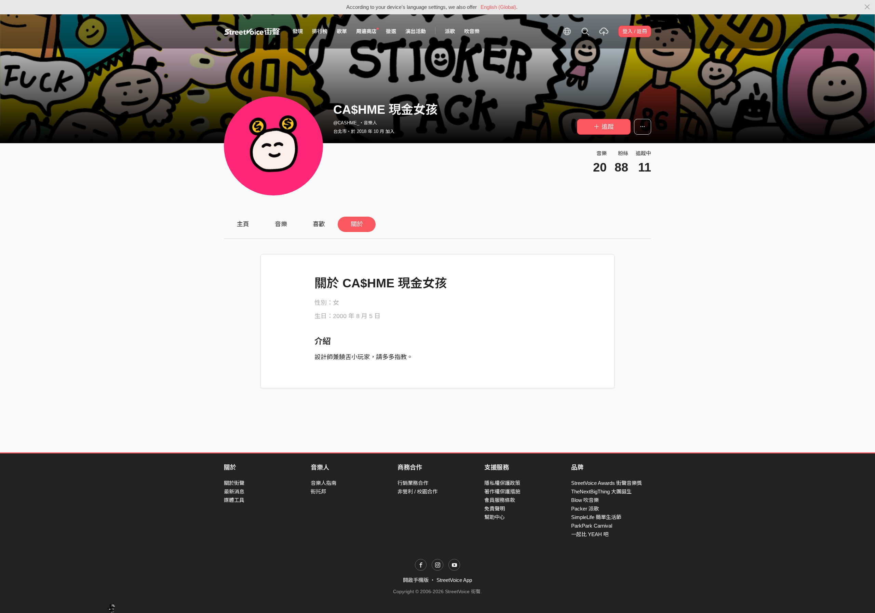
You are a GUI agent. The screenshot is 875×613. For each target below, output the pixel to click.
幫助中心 (494, 517)
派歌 (450, 31)
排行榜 (319, 31)
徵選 (391, 31)
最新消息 (234, 491)
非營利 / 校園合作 (418, 491)
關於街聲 (234, 483)
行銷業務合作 (413, 483)
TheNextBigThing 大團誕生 (601, 491)
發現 (298, 31)
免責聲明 (494, 509)
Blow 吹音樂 (585, 500)
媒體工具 (234, 500)
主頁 (243, 224)
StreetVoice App (454, 580)
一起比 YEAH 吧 (589, 534)
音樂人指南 (323, 483)
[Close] (867, 7)
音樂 (281, 224)
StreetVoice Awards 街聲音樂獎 (606, 483)
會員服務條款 (499, 500)
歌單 (342, 31)
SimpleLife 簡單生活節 (596, 517)
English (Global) (498, 7)
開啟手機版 (416, 580)
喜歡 (319, 224)
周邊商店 (366, 31)
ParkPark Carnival (591, 526)
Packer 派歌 (585, 509)
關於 (357, 224)
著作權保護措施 (502, 491)
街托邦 (318, 491)
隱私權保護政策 (502, 483)
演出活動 (415, 31)
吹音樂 (472, 31)
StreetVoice (252, 31)
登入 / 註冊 (634, 31)
